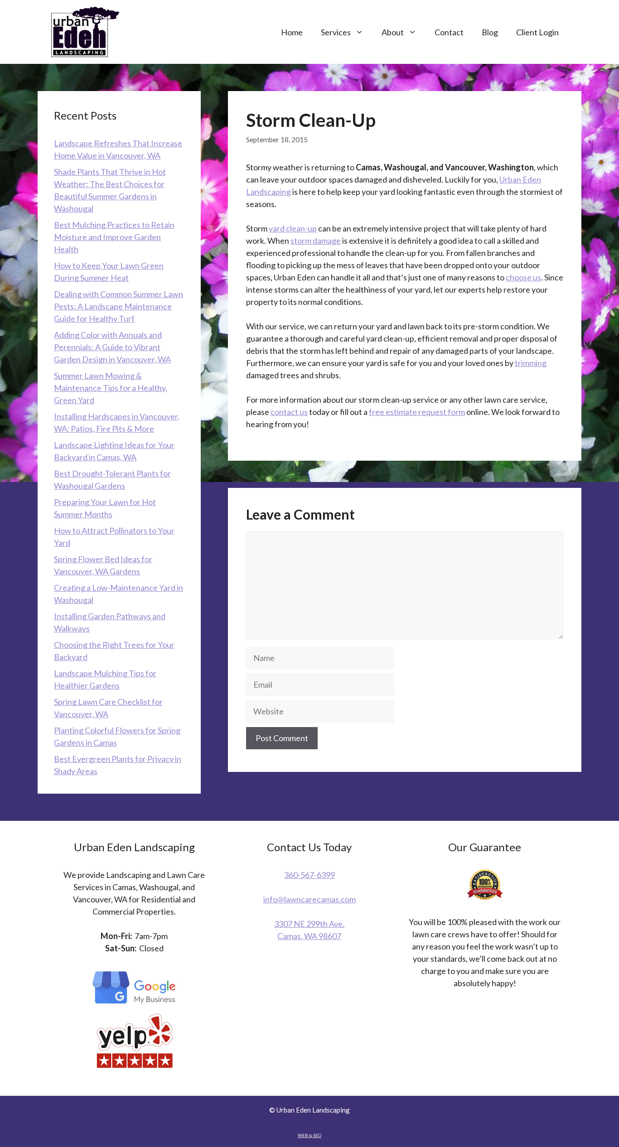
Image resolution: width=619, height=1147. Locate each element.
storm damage (315, 241)
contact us (289, 412)
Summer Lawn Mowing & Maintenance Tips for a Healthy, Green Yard (110, 388)
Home (292, 32)
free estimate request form (417, 412)
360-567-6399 (309, 875)
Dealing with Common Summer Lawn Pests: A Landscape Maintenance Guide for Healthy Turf (118, 306)
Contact (449, 32)
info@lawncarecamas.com (309, 899)
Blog (490, 32)
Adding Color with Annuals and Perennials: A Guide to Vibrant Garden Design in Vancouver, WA (112, 347)
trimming (530, 363)
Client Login (537, 32)
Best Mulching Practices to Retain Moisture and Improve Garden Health (114, 237)
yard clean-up (293, 228)
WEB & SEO (309, 1135)
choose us (523, 277)
